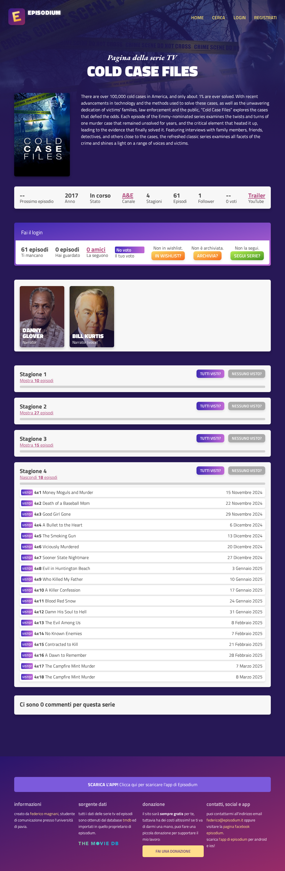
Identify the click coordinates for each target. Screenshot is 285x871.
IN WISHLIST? (168, 255)
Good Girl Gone (52, 514)
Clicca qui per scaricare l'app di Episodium (142, 784)
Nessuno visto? (247, 374)
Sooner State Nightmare (61, 557)
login (37, 232)
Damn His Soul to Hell (60, 611)
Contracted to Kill (56, 644)
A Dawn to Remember (60, 655)
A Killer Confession (57, 590)
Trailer (256, 195)
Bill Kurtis (88, 336)
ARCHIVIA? (207, 255)
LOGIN (240, 17)
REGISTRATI (265, 17)
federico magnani (44, 814)
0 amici (96, 249)
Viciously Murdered (56, 546)
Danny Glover (33, 333)
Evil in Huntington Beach (62, 568)
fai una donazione (173, 851)
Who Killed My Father (58, 579)
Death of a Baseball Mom (62, 503)
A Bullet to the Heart (58, 524)
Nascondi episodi (38, 477)
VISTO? (27, 492)
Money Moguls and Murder (63, 492)
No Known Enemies (58, 633)
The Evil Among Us (57, 622)
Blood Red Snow (55, 600)
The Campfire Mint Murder (64, 666)
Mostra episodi (36, 380)
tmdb (127, 820)
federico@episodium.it (225, 820)
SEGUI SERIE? (247, 255)
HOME (197, 17)
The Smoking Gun (55, 535)
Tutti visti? (210, 374)
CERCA (218, 17)
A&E (127, 195)
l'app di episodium (233, 839)
